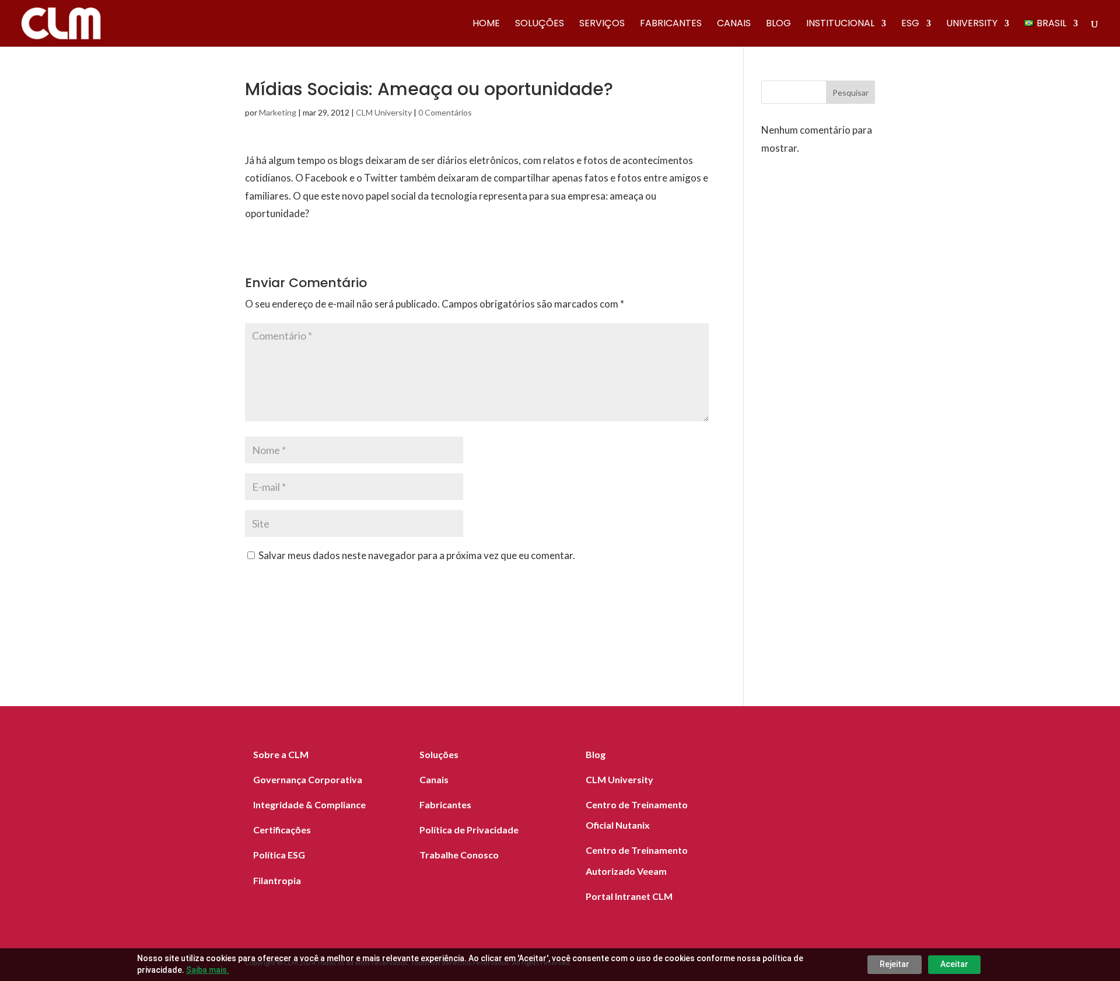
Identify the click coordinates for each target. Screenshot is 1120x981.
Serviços (602, 24)
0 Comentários (445, 112)
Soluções (539, 24)
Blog (778, 24)
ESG (910, 24)
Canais (734, 24)
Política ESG (279, 854)
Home (486, 24)
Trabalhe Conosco (459, 854)
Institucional (840, 24)
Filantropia (277, 880)
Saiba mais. (207, 970)
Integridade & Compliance (309, 804)
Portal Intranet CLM (629, 896)
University (972, 24)
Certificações (282, 829)
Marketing (277, 112)
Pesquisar (850, 92)
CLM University (384, 112)
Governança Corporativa (307, 779)
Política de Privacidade (469, 829)
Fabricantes (671, 24)
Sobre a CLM (281, 754)
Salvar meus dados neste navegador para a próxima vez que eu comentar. (416, 555)
